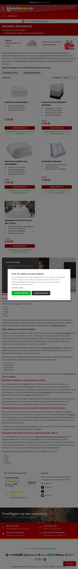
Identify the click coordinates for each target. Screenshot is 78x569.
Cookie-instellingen (41, 293)
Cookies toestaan (21, 293)
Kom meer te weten (17, 287)
